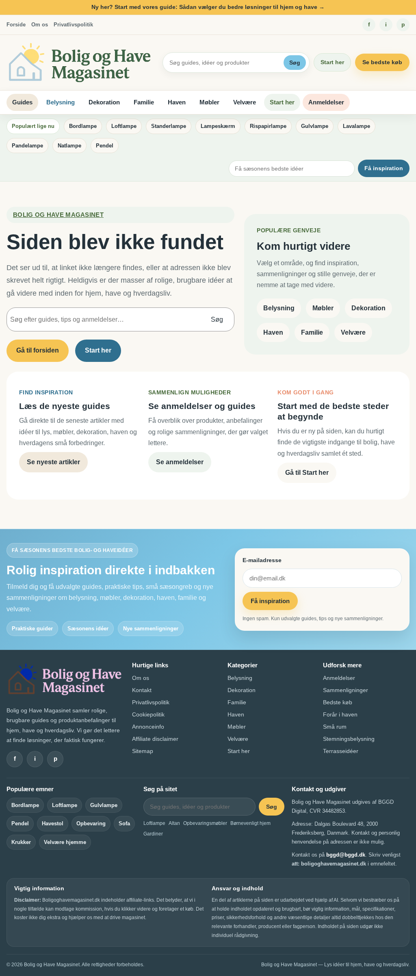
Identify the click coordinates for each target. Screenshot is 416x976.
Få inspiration (383, 168)
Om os (39, 25)
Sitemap (142, 751)
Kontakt (142, 690)
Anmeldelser (326, 102)
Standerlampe (168, 126)
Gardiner (153, 834)
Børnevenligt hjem (250, 823)
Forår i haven (340, 714)
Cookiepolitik (148, 714)
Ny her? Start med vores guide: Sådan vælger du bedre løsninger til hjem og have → (208, 7)
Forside (16, 25)
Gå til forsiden (37, 350)
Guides (22, 102)
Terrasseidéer (340, 751)
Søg (294, 62)
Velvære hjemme (65, 842)
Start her (332, 62)
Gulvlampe (314, 126)
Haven (177, 102)
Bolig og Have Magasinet (58, 214)
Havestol (52, 823)
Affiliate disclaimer (155, 739)
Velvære (244, 102)
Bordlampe (83, 126)
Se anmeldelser (180, 462)
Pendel (104, 146)
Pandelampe (27, 146)
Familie (144, 102)
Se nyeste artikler (53, 462)
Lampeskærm (218, 126)
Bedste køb (337, 702)
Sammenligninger (345, 690)
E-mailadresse (262, 560)
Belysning (60, 102)
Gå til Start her (307, 472)
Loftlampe (123, 126)
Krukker (21, 842)
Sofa (124, 823)
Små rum (335, 726)
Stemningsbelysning (349, 739)
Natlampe (69, 146)
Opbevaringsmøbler (205, 823)
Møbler (209, 102)
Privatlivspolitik (73, 25)
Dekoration (104, 102)
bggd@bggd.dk (345, 855)
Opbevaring (91, 823)
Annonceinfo (148, 726)
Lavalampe (356, 126)
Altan (174, 823)
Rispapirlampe (268, 126)
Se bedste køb (382, 62)
